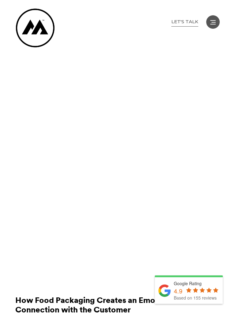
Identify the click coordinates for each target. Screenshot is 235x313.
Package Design (74, 277)
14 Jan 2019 (30, 277)
